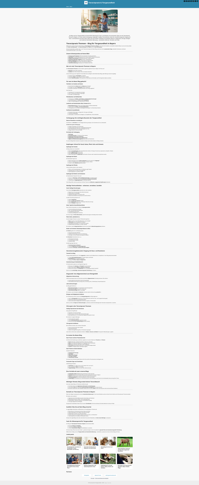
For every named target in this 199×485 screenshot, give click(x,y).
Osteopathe (86, 475)
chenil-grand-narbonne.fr (111, 475)
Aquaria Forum (98, 475)
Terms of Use (109, 482)
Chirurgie (92, 478)
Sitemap (106, 482)
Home (67, 6)
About (71, 6)
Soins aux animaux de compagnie (101, 478)
